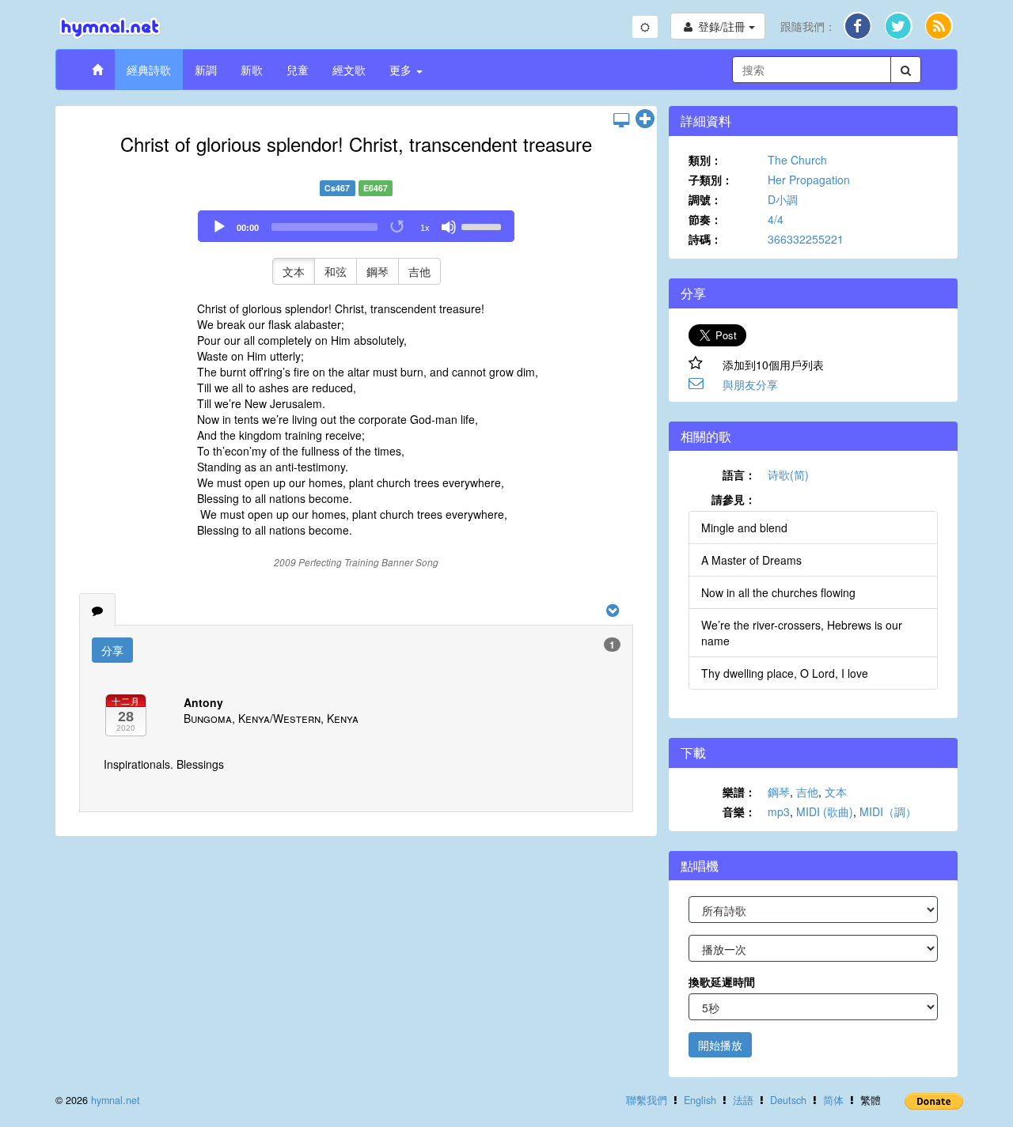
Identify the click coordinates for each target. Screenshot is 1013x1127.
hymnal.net (115, 1100)
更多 (402, 70)
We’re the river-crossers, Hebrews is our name (801, 633)
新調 (206, 70)
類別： (705, 160)
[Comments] (97, 609)
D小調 (783, 199)
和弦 (335, 271)
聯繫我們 (646, 1100)
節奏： (705, 219)
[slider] (483, 225)
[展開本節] (644, 119)
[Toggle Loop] (398, 227)
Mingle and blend (744, 527)
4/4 (775, 219)
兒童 (297, 70)
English (700, 1100)
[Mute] (449, 227)
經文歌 (349, 70)
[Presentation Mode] (621, 119)
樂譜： (739, 792)
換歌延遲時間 (722, 981)
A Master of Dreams (751, 560)
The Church (797, 160)
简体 (833, 1100)
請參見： (733, 499)
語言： (739, 474)
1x (425, 228)
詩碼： (705, 239)
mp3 (779, 811)
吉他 (419, 271)
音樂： (739, 811)
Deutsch (788, 1100)
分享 (112, 650)
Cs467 (337, 188)
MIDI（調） (887, 811)
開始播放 (720, 1045)
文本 (294, 271)
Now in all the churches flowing (778, 592)
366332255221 (806, 239)
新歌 (252, 70)
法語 (743, 1100)
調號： (705, 199)
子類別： (711, 179)
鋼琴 (377, 271)
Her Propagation (809, 179)
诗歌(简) (788, 474)
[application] (356, 226)
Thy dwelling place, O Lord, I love (784, 673)
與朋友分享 (750, 384)
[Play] (219, 227)
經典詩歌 (149, 70)
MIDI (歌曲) (824, 811)
